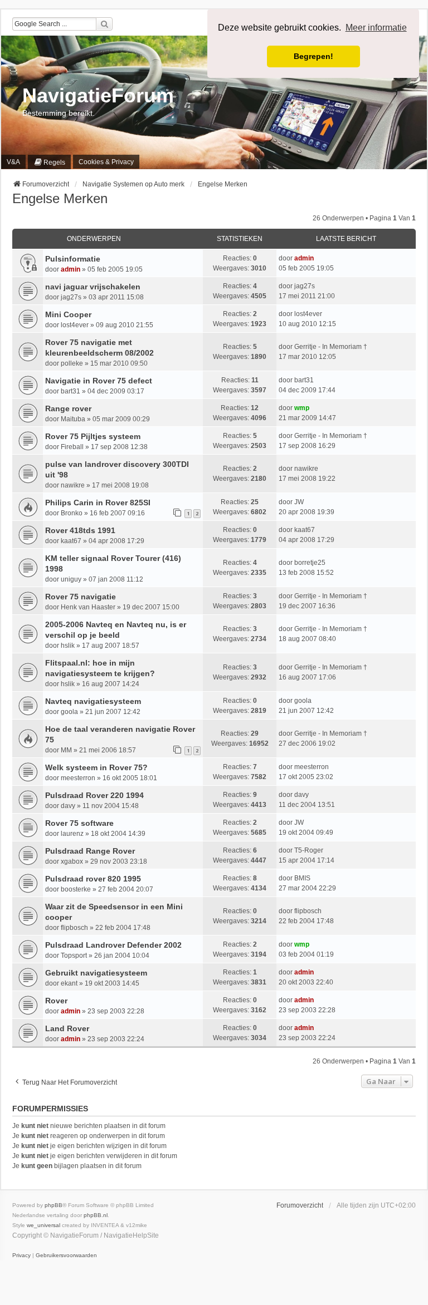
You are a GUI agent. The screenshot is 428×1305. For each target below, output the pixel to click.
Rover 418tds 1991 (80, 530)
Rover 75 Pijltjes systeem (92, 436)
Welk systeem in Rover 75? (96, 767)
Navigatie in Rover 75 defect (98, 380)
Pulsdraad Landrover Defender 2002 (113, 944)
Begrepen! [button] (313, 56)
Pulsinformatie (72, 258)
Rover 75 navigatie (80, 596)
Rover (56, 1000)
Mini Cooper (68, 314)
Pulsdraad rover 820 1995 (93, 878)
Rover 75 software (79, 823)
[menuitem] (49, 162)
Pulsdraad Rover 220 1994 (94, 795)
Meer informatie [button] (376, 27)
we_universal (43, 1225)
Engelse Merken (60, 198)
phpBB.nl (96, 1215)
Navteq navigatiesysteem (93, 701)
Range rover (68, 408)
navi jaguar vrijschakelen (92, 286)
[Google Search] (104, 24)
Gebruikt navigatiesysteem (96, 972)
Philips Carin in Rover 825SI (97, 502)
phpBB (53, 1205)
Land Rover (67, 1028)
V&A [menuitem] (13, 162)
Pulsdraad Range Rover (90, 850)
